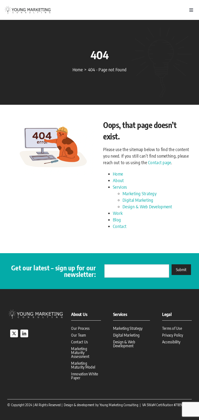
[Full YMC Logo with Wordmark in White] (35, 310)
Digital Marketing (138, 200)
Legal (167, 314)
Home (118, 174)
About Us (79, 314)
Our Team (78, 335)
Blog (117, 219)
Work (118, 213)
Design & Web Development (147, 206)
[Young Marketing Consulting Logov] (28, 7)
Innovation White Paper (84, 376)
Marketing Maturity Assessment (80, 352)
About (118, 180)
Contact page (159, 162)
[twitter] (14, 333)
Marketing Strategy (140, 193)
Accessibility (171, 341)
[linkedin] (24, 333)
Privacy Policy (172, 335)
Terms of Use (172, 328)
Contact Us (79, 341)
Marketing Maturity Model (83, 365)
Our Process (80, 328)
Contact (119, 226)
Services (120, 187)
